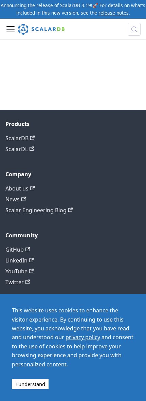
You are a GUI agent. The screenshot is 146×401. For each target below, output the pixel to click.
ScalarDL (16, 149)
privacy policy (83, 337)
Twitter (14, 282)
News (12, 199)
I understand (30, 384)
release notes (113, 13)
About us (17, 188)
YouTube (16, 271)
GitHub (14, 249)
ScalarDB (17, 138)
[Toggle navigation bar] (10, 29)
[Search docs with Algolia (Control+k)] (134, 29)
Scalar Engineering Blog (36, 210)
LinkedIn (16, 260)
